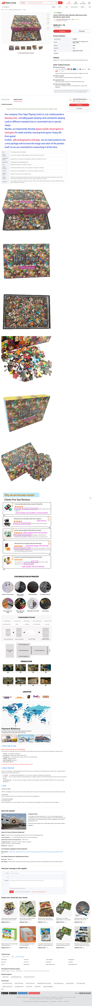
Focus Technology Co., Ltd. (37, 1001)
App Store (5, 993)
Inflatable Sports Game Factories (44, 983)
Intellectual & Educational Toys (15, 9)
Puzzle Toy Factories (30, 983)
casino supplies (49, 959)
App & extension (74, 7)
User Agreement (53, 1001)
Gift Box (24, 851)
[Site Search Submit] (60, 2)
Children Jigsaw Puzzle (7, 986)
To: (8, 877)
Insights (74, 997)
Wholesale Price (54, 997)
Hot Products (18, 997)
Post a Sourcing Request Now (39, 891)
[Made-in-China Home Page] (8, 2)
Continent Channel (61, 997)
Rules (90, 7)
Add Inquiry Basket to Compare (26, 53)
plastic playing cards (50, 964)
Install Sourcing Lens (35, 993)
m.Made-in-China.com (49, 998)
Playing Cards (12, 851)
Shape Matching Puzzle (16, 977)
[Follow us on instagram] (84, 993)
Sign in (89, 3)
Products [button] (23, 2)
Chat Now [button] (82, 31)
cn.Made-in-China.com (59, 998)
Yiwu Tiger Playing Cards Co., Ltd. (63, 19)
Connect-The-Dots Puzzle (29, 977)
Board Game (34, 851)
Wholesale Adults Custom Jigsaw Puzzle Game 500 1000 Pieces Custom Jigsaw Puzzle (46, 920)
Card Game (28, 851)
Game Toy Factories (19, 983)
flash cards (3, 962)
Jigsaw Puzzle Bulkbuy (48, 986)
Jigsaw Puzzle (19, 851)
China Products (25, 997)
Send (12, 891)
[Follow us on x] (82, 993)
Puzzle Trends (37, 986)
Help (67, 7)
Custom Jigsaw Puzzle (58, 983)
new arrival (26, 959)
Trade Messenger (22, 993)
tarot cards (26, 962)
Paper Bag (53, 851)
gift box (3, 964)
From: (7, 873)
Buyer (60, 7)
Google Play (13, 993)
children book (4, 959)
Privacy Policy (66, 1001)
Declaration (60, 1001)
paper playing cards (72, 964)
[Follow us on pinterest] (88, 993)
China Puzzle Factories (7, 983)
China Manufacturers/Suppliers (35, 997)
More (2, 989)
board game (48, 962)
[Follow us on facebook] (80, 993)
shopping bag (71, 959)
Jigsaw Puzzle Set (70, 983)
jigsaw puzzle (26, 964)
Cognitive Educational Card (44, 851)
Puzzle (24, 9)
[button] (56, 2)
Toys (6, 9)
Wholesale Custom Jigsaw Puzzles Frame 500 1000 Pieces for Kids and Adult (81, 945)
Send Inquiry (62, 31)
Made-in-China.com (40, 998)
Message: (7, 880)
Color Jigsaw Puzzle (81, 983)
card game (70, 962)
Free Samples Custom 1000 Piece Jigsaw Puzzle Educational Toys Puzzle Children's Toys (63, 945)
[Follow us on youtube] (86, 993)
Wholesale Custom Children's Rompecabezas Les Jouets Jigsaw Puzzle (63, 920)
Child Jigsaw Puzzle (19, 986)
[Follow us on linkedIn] (90, 993)
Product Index (69, 997)
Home (2, 9)
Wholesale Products (46, 997)
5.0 (75, 101)
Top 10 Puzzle (29, 986)
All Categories (6, 7)
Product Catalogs (20, 956)
